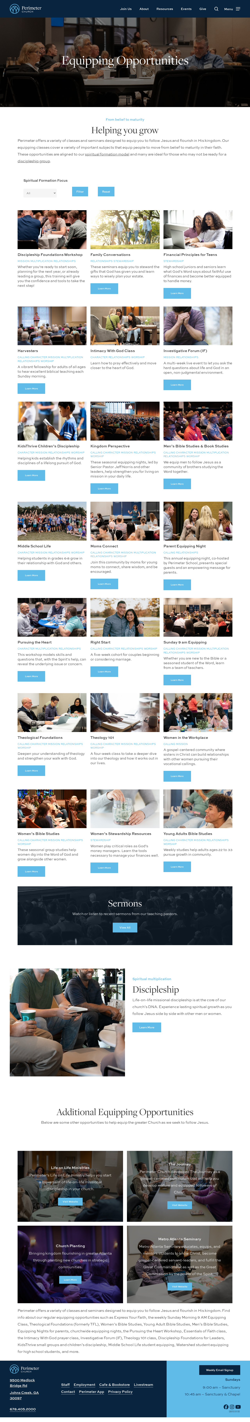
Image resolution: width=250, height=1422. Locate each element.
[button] (232, 9)
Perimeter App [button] (91, 1391)
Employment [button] (84, 1384)
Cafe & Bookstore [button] (114, 1384)
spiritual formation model (107, 154)
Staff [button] (65, 1384)
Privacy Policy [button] (120, 1391)
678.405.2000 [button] (23, 1409)
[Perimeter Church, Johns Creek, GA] (24, 1372)
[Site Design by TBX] (234, 1411)
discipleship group (34, 161)
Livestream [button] (143, 1384)
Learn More (104, 288)
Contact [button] (68, 1391)
